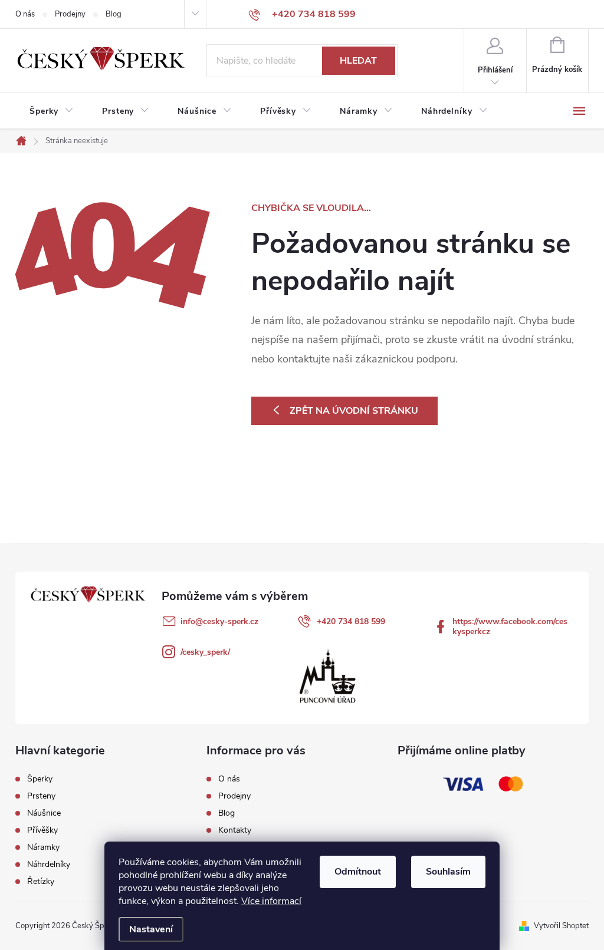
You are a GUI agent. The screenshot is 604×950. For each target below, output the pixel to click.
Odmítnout (357, 871)
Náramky (43, 847)
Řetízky (40, 881)
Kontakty (234, 830)
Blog (114, 14)
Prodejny (70, 14)
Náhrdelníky (48, 864)
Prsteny (41, 796)
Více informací (271, 901)
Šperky (39, 779)
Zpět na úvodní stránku (354, 410)
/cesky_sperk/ (205, 652)
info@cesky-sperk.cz (219, 621)
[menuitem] (51, 111)
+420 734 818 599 (351, 621)
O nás (25, 14)
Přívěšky (42, 830)
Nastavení (151, 929)
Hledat (358, 60)
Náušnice (44, 813)
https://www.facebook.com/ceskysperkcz (509, 626)
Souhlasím (448, 871)
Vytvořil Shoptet (561, 926)
